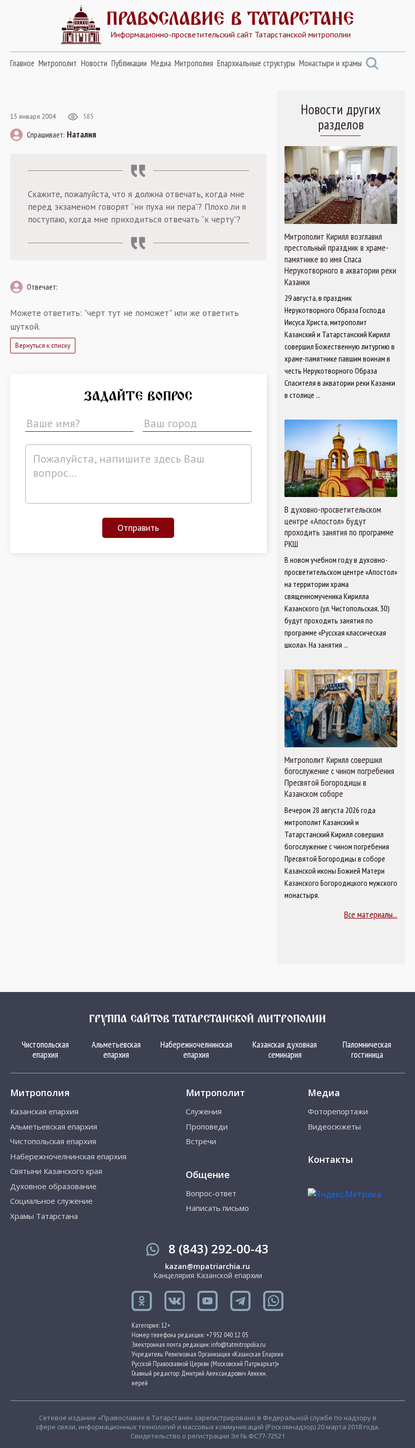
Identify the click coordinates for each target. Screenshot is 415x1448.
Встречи (201, 1141)
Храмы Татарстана (44, 1216)
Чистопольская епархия (45, 1049)
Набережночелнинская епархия (196, 1049)
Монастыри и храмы (330, 63)
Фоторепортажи (338, 1111)
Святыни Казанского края (56, 1171)
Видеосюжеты (334, 1127)
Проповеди (207, 1127)
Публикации (129, 63)
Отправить (138, 527)
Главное (22, 63)
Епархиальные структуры (256, 63)
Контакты (330, 1159)
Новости (94, 63)
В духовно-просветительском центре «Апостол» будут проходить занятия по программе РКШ (339, 527)
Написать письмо (217, 1208)
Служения (204, 1111)
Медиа (161, 63)
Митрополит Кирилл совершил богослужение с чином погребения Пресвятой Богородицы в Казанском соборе (339, 777)
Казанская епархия (44, 1111)
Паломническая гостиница (367, 1049)
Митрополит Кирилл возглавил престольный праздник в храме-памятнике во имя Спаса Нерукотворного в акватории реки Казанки (340, 259)
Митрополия (194, 63)
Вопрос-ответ (211, 1193)
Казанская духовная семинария (285, 1049)
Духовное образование (53, 1186)
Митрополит (57, 63)
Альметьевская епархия (116, 1049)
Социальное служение (51, 1201)
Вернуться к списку (42, 345)
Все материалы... (370, 914)
